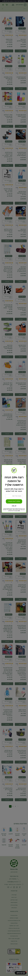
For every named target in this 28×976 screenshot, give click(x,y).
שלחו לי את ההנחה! (14, 501)
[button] (20, 972)
